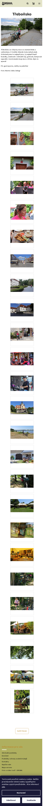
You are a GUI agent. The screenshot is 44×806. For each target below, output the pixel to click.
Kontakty (5, 762)
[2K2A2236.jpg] (22, 500)
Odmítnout (11, 800)
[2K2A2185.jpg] (22, 109)
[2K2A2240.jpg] (22, 574)
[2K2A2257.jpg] (22, 701)
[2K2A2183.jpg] (22, 84)
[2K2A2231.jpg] (22, 451)
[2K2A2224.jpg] (22, 379)
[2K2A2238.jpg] (22, 549)
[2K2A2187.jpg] (22, 133)
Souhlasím (31, 800)
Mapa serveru (7, 767)
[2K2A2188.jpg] (22, 158)
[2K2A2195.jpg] (22, 280)
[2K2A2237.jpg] (22, 526)
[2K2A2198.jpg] (22, 329)
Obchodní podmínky (9, 753)
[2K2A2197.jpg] (22, 305)
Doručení (5, 756)
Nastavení (21, 793)
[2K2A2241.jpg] (22, 598)
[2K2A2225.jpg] (22, 402)
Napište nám (6, 764)
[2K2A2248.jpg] (22, 647)
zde (3, 787)
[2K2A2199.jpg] (22, 353)
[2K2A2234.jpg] (22, 476)
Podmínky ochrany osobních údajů (14, 759)
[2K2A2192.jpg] (22, 231)
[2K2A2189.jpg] (22, 182)
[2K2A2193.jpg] (22, 256)
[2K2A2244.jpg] (22, 623)
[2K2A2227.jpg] (22, 427)
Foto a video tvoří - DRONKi (12, 770)
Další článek (22, 731)
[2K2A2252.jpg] (22, 672)
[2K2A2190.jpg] (22, 208)
